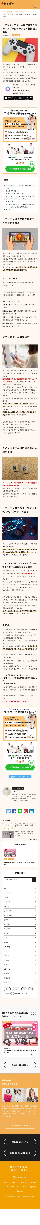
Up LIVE (6, 960)
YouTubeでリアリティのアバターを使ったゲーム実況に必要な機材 (21, 206)
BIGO (5, 951)
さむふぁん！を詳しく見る (19, 1125)
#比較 (25, 993)
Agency (33, 1187)
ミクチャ (6, 973)
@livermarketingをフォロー (21, 776)
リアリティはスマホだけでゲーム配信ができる (21, 187)
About (6, 1182)
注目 (5, 888)
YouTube (6, 942)
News (14, 1182)
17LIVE (6, 897)
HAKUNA (6, 982)
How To (25, 1187)
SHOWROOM (8, 915)
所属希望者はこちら (19, 1142)
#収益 (31, 989)
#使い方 (7, 989)
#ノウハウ (16, 989)
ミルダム (6, 964)
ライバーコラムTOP (19, 1065)
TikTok (6, 933)
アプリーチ (24, 93)
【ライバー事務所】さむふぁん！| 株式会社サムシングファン (18, 11)
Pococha (6, 906)
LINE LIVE (7, 978)
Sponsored (7, 910)
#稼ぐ (24, 989)
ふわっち (6, 955)
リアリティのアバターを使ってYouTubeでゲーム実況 (20, 200)
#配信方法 (8, 993)
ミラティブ (7, 969)
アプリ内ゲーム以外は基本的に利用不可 (20, 196)
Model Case (9, 1187)
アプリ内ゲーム (14, 191)
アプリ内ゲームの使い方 (14, 193)
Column (32, 1182)
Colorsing (7, 946)
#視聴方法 (17, 993)
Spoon (6, 919)
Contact (20, 1191)
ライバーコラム (8, 13)
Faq (17, 1187)
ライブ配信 (7, 924)
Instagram (7, 893)
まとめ (8, 209)
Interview (23, 1182)
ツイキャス (7, 901)
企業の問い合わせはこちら (19, 1153)
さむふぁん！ (8, 928)
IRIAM (6, 937)
